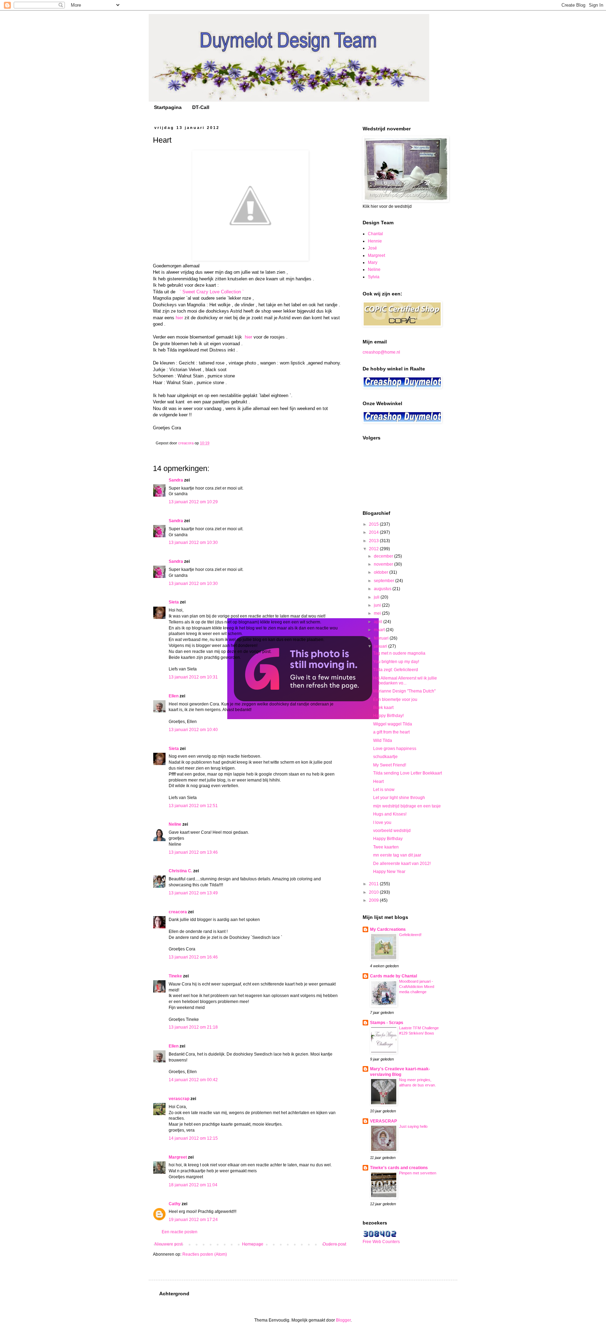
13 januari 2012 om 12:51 (193, 805)
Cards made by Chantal (393, 976)
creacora (178, 911)
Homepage (252, 1244)
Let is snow (384, 789)
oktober (381, 572)
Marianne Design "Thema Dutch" (404, 691)
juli (377, 597)
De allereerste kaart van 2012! (402, 863)
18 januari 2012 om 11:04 (193, 1184)
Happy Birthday (388, 838)
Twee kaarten (386, 847)
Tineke (175, 976)
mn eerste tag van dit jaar (397, 855)
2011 (374, 883)
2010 (374, 892)
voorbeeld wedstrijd (392, 830)
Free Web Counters (381, 1241)
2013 (374, 540)
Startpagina (168, 107)
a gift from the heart (391, 732)
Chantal (375, 233)
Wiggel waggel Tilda (392, 724)
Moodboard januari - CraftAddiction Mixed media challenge (416, 986)
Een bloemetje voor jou (395, 699)
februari (382, 638)
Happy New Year (389, 871)
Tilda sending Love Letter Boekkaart (407, 773)
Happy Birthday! (388, 715)
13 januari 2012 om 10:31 (193, 677)
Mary (372, 262)
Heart (378, 781)
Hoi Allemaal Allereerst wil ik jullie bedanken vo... (405, 680)
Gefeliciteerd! (410, 935)
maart (380, 629)
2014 (374, 532)
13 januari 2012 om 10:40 (193, 729)
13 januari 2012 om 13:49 (193, 893)
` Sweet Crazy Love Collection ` (212, 291)
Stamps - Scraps (386, 1022)
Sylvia (373, 276)
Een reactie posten (179, 1231)
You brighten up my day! (396, 661)
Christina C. (180, 870)
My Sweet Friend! (389, 765)
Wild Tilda (382, 740)
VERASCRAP (383, 1121)
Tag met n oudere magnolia (399, 653)
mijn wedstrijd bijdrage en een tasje (407, 806)
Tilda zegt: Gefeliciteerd (395, 669)
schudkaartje (385, 756)
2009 (374, 900)
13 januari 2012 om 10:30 (193, 542)
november (384, 564)
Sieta (174, 602)
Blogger (343, 1320)
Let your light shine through (399, 797)
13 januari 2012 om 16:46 (193, 957)
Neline (175, 824)
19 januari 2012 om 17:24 (193, 1219)
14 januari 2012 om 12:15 (193, 1138)
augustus (383, 588)
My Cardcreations (388, 929)
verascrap (179, 1098)
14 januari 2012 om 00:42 (193, 1079)
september (384, 580)
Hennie (375, 241)
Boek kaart (383, 707)
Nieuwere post (168, 1244)
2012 (374, 548)
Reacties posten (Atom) (204, 1254)
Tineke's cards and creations (399, 1167)
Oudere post (334, 1244)
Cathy (175, 1203)
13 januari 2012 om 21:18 (193, 1027)
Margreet (178, 1157)
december (384, 556)
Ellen (174, 696)
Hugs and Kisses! (389, 814)
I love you (382, 822)
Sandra (176, 480)
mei (378, 613)
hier (179, 317)
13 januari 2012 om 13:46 (193, 852)
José (372, 248)
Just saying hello (413, 1126)
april (378, 621)
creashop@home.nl (381, 352)
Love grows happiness (394, 748)
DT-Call (200, 107)
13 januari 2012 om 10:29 (193, 501)
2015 (374, 524)
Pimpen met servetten (417, 1173)
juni (378, 605)
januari (381, 646)
